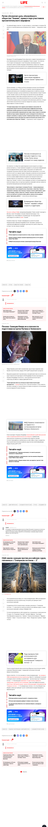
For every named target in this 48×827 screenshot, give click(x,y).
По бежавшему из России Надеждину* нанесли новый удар (9, 543)
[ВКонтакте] (23, 291)
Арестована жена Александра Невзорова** (9, 311)
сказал (17, 384)
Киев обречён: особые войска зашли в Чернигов (9, 548)
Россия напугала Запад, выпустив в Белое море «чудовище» (38, 783)
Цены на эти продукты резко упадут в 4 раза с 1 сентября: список (38, 312)
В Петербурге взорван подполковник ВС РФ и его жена (24, 783)
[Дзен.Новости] (14, 291)
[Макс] (17, 291)
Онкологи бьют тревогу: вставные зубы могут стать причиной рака (23, 312)
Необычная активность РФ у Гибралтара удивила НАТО (9, 318)
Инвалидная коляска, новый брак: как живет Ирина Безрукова (23, 318)
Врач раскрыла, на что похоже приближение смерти (37, 318)
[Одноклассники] (26, 291)
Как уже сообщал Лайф (13, 212)
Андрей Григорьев (11, 723)
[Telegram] (20, 291)
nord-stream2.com (8, 594)
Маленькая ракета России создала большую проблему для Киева (38, 549)
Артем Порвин (10, 480)
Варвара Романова (11, 260)
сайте (22, 217)
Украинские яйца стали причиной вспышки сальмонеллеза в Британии (8, 776)
